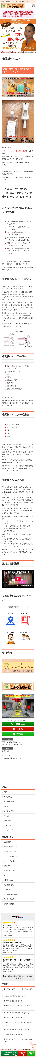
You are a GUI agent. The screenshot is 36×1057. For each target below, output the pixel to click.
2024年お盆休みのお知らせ (13, 1017)
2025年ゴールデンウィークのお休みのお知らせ (18, 1007)
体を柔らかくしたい (10, 851)
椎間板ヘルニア (9, 880)
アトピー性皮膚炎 (10, 861)
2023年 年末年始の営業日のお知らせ (16, 1029)
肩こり (6, 875)
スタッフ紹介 (8, 797)
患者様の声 (7, 820)
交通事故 (7, 889)
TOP (5, 792)
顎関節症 (7, 866)
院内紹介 (7, 806)
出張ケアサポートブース (12, 847)
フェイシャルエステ (10, 856)
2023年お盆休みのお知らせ (13, 1034)
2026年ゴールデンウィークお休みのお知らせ (18, 990)
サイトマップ (8, 830)
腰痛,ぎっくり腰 (9, 870)
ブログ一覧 (7, 825)
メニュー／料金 (9, 801)
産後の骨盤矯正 (9, 904)
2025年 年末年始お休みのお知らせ (16, 996)
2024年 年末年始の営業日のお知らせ (16, 1013)
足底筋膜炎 (7, 842)
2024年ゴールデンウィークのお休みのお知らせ (18, 1024)
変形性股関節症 (9, 885)
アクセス (7, 816)
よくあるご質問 (9, 811)
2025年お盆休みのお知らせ (13, 1001)
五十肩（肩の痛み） (10, 899)
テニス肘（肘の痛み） (11, 894)
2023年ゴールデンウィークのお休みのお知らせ (18, 1040)
